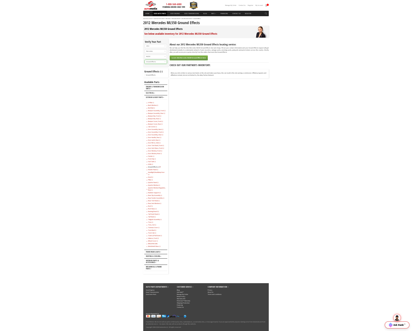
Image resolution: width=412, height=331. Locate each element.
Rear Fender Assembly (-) (156, 198)
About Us (210, 292)
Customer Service (184, 287)
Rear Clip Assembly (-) (155, 195)
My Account (259, 5)
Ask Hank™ (180, 292)
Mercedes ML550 (176, 18)
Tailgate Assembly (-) (155, 219)
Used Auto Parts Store (159, 18)
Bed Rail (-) (151, 108)
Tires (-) (150, 222)
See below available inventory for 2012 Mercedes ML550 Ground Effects (180, 33)
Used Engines (175, 13)
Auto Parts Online (147, 18)
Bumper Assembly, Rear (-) (156, 113)
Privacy (210, 290)
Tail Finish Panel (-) (154, 214)
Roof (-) (150, 206)
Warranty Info (181, 299)
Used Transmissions (191, 13)
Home (147, 13)
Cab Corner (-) (152, 127)
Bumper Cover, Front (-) (155, 121)
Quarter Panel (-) (153, 182)
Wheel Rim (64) (152, 244)
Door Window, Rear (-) (155, 154)
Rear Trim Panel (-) (154, 201)
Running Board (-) (153, 211)
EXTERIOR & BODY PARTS (154, 97)
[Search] (265, 13)
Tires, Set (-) (152, 225)
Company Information (217, 287)
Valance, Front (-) (153, 238)
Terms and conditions (215, 294)
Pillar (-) (150, 180)
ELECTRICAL (150, 93)
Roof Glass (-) (152, 209)
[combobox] (156, 46)
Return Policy (181, 296)
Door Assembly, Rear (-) (155, 135)
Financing (224, 13)
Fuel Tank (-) (152, 162)
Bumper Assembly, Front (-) (157, 111)
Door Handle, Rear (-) (154, 137)
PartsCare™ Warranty (183, 301)
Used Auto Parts (160, 13)
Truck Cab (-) (152, 233)
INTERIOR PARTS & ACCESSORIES (152, 261)
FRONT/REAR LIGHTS (153, 252)
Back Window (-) (153, 105)
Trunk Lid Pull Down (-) (155, 236)
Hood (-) (150, 177)
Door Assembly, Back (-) (155, 129)
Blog (205, 13)
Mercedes (168, 18)
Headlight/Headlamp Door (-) (156, 173)
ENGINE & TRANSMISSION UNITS (155, 88)
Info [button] (213, 13)
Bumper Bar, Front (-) (154, 116)
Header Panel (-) (153, 170)
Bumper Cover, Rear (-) (155, 124)
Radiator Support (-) (154, 193)
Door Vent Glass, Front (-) (156, 148)
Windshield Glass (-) (154, 246)
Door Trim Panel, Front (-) (156, 145)
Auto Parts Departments (157, 287)
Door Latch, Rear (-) (154, 140)
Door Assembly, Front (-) (156, 132)
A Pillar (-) (151, 103)
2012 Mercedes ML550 (186, 18)
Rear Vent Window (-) (154, 203)
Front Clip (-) (152, 159)
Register (250, 5)
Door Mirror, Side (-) (154, 143)
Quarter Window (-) (154, 185)
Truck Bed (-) (152, 230)
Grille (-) (150, 164)
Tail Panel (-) (152, 217)
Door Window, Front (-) (155, 151)
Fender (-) (151, 156)
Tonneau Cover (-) (153, 228)
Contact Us (242, 5)
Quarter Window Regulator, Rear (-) (156, 189)
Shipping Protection (183, 303)
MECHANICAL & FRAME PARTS (154, 268)
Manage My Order (230, 5)
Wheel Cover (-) (153, 241)
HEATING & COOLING (153, 256)
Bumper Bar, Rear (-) (154, 119)
